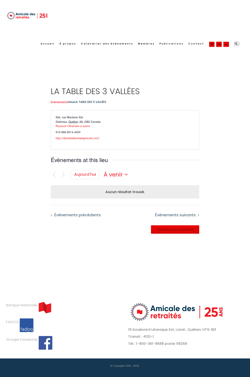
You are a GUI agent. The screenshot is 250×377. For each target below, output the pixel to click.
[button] (236, 44)
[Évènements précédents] (54, 174)
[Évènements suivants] (63, 174)
